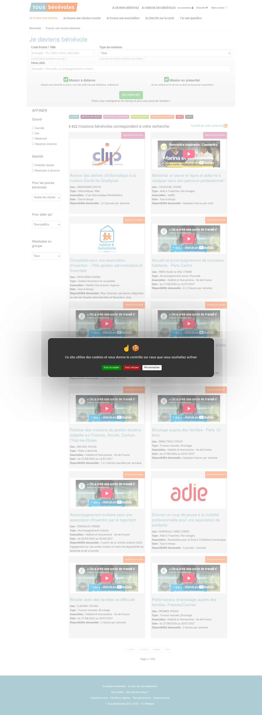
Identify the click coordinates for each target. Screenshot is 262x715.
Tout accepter (111, 367)
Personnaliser (152, 367)
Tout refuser (132, 367)
